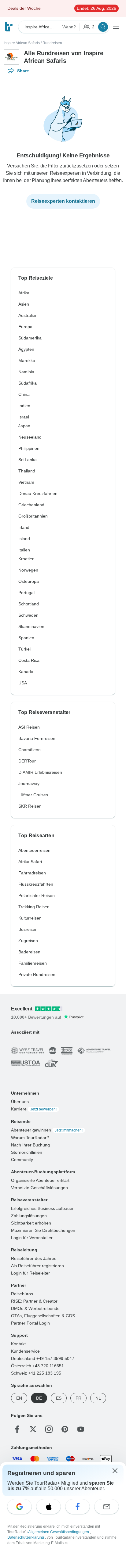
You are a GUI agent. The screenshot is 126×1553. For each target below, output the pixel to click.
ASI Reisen (29, 727)
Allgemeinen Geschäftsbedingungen (59, 1532)
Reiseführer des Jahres (33, 1258)
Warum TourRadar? (30, 1137)
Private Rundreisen (36, 974)
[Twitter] (33, 1429)
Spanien (26, 637)
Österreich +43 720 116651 (37, 1365)
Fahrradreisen (32, 872)
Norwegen (28, 570)
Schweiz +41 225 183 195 (36, 1372)
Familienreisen (32, 963)
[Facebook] (17, 1429)
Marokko (26, 360)
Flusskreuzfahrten (35, 884)
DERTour (27, 761)
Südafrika (27, 383)
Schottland (28, 603)
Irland (23, 527)
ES (58, 1397)
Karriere (34, 1108)
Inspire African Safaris (22, 43)
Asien (23, 304)
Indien (24, 405)
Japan (24, 425)
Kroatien (26, 558)
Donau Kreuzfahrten (37, 493)
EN (19, 1397)
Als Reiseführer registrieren (37, 1265)
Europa (25, 326)
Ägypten (26, 349)
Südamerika (30, 337)
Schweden (28, 615)
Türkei (24, 649)
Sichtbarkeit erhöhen (31, 1222)
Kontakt (18, 1343)
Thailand (26, 470)
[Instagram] (49, 1429)
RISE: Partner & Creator (34, 1300)
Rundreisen (52, 43)
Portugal (26, 592)
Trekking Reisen (34, 906)
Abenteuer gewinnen (47, 1129)
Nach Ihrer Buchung (30, 1144)
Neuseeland (30, 437)
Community (22, 1159)
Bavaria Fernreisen (36, 738)
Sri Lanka (27, 459)
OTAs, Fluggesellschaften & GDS (43, 1315)
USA (22, 682)
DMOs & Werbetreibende (35, 1308)
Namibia (26, 371)
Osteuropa (28, 581)
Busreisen (28, 929)
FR (78, 1397)
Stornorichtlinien (26, 1152)
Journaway (28, 783)
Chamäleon (29, 749)
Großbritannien (33, 516)
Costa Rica (28, 660)
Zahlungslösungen (29, 1215)
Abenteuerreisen (34, 850)
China (24, 394)
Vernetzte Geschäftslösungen (39, 1187)
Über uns (20, 1101)
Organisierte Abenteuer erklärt (40, 1180)
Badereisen (29, 951)
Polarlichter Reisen (36, 895)
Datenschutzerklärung (26, 1537)
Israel (23, 416)
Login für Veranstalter (32, 1237)
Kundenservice (25, 1350)
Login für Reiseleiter (30, 1272)
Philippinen (28, 448)
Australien (28, 315)
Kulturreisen (30, 918)
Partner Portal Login (30, 1322)
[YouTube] (81, 1429)
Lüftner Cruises (33, 794)
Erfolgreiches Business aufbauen (43, 1208)
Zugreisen (28, 940)
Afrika (23, 292)
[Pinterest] (65, 1429)
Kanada (25, 671)
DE (39, 1397)
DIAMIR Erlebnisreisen (40, 772)
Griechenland (31, 504)
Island (24, 538)
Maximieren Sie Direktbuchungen (43, 1230)
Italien (24, 549)
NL (98, 1397)
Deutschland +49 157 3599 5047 (42, 1358)
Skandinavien (31, 626)
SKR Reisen (30, 806)
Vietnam (26, 482)
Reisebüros (22, 1293)
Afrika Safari (30, 861)
